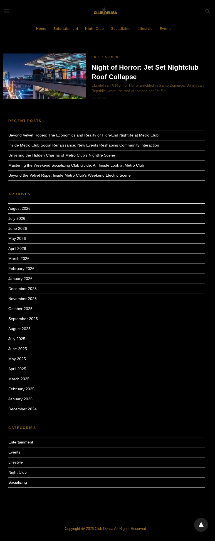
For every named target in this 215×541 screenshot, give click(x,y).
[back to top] (201, 525)
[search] (207, 11)
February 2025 (21, 389)
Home (41, 29)
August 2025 (19, 328)
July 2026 (16, 218)
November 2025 (22, 298)
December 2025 (22, 288)
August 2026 (19, 208)
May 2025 (17, 359)
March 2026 (18, 258)
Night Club (94, 29)
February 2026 (21, 268)
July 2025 (16, 339)
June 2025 (17, 349)
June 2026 (17, 228)
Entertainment (65, 29)
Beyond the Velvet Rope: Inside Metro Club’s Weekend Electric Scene (69, 175)
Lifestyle (145, 29)
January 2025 (20, 399)
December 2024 (22, 409)
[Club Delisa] (107, 11)
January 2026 (20, 278)
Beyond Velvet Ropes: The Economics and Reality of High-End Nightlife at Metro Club (83, 135)
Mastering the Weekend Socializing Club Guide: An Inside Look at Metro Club (76, 165)
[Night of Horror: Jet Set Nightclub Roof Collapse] (44, 76)
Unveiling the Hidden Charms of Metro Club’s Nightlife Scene (61, 155)
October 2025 (20, 308)
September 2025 (23, 318)
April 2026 (17, 248)
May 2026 (17, 238)
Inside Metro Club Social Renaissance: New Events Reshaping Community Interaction (83, 145)
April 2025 (17, 369)
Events (166, 29)
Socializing (121, 29)
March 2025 (18, 379)
